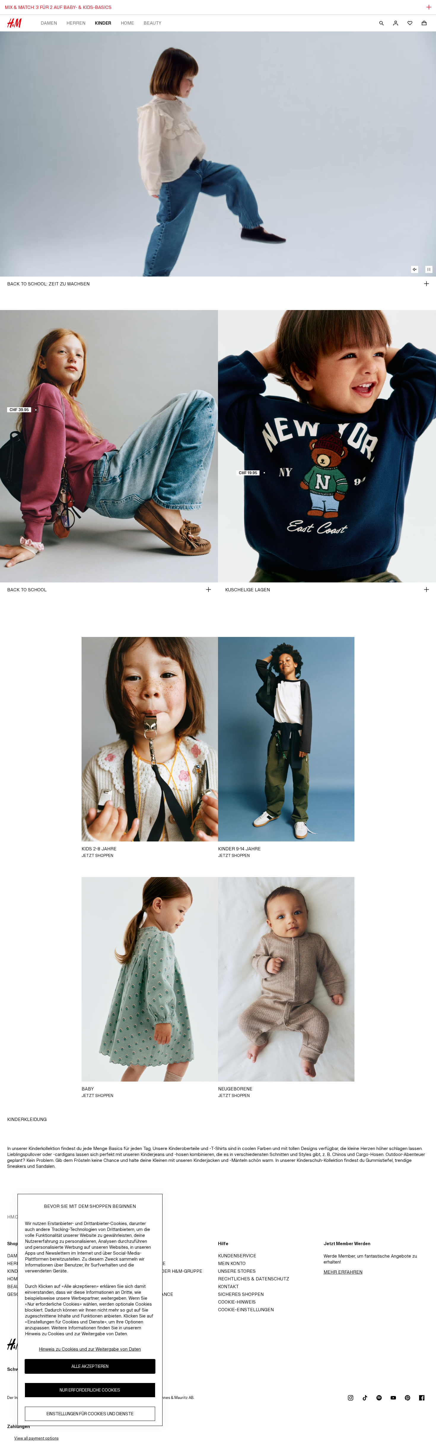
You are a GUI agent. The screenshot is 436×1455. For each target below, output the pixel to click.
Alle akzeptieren (90, 1366)
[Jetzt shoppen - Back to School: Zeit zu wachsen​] (426, 284)
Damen (49, 22)
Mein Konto (232, 1263)
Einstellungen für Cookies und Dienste (90, 1413)
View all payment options (36, 1438)
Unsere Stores (237, 1271)
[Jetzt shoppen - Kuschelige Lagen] (426, 589)
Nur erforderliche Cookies (90, 1389)
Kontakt (228, 1286)
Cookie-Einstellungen (246, 1309)
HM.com (16, 1216)
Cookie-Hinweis (237, 1301)
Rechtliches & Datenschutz (253, 1278)
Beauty (152, 22)
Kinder (103, 22)
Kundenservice (237, 1255)
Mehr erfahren (343, 1271)
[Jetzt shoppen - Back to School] (208, 589)
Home (127, 22)
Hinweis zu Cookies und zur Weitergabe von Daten (90, 1349)
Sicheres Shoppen (241, 1294)
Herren (75, 22)
